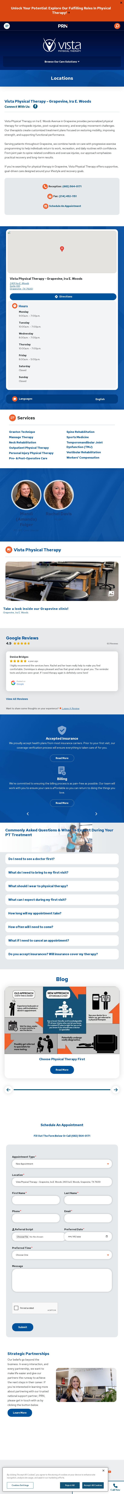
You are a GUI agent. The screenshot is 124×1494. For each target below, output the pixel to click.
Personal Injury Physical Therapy (31, 453)
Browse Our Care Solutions (61, 61)
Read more (65, 1070)
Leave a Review (70, 708)
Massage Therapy (21, 437)
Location (17, 1175)
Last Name (70, 1193)
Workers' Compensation (83, 457)
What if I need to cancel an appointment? (38, 940)
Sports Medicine (78, 437)
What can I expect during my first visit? (37, 900)
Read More (62, 758)
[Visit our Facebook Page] (35, 106)
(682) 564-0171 (72, 186)
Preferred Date (73, 1229)
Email (67, 1211)
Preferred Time (21, 1248)
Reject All (69, 1485)
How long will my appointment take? (34, 913)
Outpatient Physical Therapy (29, 447)
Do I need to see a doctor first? (31, 859)
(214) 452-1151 (68, 196)
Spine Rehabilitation (81, 432)
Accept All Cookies (93, 1485)
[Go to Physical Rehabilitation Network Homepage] (66, 26)
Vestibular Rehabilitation (84, 452)
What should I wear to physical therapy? (38, 886)
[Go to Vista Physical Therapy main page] (62, 45)
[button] (117, 26)
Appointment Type (23, 1156)
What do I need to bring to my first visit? (38, 872)
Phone (16, 1211)
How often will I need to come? (30, 927)
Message (17, 1266)
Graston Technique (22, 432)
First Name (18, 1193)
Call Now (115, 1490)
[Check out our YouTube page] (109, 1472)
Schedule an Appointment (65, 206)
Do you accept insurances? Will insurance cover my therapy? (53, 954)
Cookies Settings (20, 1485)
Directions (65, 296)
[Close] (103, 1470)
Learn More (20, 1412)
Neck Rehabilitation (22, 442)
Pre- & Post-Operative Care (28, 458)
